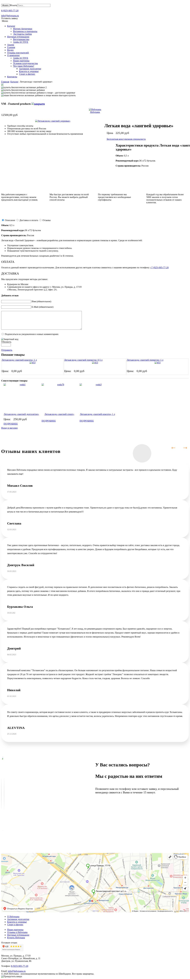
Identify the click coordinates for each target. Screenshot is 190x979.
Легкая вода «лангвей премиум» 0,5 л (83, 360)
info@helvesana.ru (10, 15)
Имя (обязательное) (41, 301)
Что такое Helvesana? (23, 66)
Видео (10, 50)
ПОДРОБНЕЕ (11, 424)
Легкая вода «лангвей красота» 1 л (19, 360)
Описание (10, 220)
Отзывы (46, 220)
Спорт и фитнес (27, 74)
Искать (5, 5)
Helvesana (95, 112)
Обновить (6, 342)
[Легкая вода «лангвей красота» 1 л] (32, 362)
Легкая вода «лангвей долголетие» (21, 414)
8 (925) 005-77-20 (9, 10)
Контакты (12, 76)
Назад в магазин (9, 428)
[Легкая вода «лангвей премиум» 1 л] (157, 362)
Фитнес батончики (22, 28)
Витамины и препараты (25, 31)
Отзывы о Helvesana (17, 932)
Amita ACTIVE (20, 42)
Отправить (6, 350)
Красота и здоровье (29, 71)
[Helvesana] (95, 109)
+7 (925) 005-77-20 (159, 267)
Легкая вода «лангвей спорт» (59, 414)
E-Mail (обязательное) (42, 307)
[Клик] (38, 103)
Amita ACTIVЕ (20, 58)
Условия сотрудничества (25, 63)
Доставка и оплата (28, 220)
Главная (5, 81)
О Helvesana (13, 916)
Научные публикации (18, 36)
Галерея (11, 47)
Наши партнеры (21, 60)
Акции (10, 44)
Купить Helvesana (16, 937)
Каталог (11, 26)
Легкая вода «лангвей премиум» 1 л (145, 360)
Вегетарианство (21, 39)
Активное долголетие (30, 68)
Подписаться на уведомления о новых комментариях (31, 334)
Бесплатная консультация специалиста (126, 139)
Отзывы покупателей (18, 52)
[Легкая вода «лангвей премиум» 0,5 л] (95, 362)
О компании (13, 55)
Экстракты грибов (22, 34)
